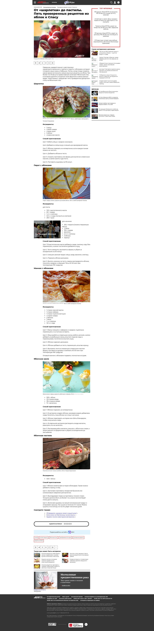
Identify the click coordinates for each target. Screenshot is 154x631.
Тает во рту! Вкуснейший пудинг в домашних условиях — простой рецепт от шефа (108, 53)
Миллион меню (79, 394)
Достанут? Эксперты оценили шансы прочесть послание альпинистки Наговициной (109, 70)
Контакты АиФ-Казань (65, 598)
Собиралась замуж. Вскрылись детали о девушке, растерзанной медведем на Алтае (108, 76)
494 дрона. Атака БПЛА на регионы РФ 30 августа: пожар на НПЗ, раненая (105, 13)
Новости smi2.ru (40, 590)
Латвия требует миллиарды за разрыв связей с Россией (107, 104)
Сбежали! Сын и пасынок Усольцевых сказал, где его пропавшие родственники (109, 65)
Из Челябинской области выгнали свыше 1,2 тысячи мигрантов (108, 92)
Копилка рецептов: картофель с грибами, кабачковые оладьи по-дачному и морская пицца (51, 566)
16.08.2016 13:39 (38, 7)
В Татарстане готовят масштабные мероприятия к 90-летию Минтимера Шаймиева (105, 42)
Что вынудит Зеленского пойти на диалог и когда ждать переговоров (108, 109)
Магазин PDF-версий (77, 596)
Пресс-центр (65, 596)
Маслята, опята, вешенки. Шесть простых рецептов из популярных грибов (79, 555)
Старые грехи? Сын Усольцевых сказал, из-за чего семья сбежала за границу (109, 82)
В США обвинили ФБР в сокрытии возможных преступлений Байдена (108, 98)
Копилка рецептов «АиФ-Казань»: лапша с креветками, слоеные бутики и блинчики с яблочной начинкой (51, 556)
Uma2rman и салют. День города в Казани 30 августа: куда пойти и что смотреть (106, 20)
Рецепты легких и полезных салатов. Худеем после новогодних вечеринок (49, 561)
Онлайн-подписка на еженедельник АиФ (96, 596)
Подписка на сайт (52, 598)
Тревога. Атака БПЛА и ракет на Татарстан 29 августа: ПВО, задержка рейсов (106, 27)
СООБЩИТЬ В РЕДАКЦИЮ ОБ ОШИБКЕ (90, 600)
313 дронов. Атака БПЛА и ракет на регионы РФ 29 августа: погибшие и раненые (106, 34)
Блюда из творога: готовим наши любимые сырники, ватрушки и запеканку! (79, 561)
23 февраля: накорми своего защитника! (62, 513)
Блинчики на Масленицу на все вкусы (61, 515)
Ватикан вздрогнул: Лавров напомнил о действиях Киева (107, 115)
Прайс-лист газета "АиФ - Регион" (83, 598)
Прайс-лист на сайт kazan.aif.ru (103, 598)
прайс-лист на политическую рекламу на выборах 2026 (62, 600)
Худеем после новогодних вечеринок (61, 517)
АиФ (66, 58)
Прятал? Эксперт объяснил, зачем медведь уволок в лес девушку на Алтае (108, 59)
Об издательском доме (53, 596)
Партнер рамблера (62, 624)
